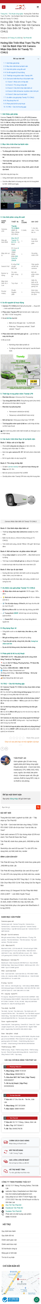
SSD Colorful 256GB (14, 258)
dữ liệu (9, 318)
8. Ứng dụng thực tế (10, 100)
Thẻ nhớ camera (25, 940)
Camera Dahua (5, 929)
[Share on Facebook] (2, 749)
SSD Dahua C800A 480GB (31, 986)
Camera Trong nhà (19, 924)
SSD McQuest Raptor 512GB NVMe (12, 988)
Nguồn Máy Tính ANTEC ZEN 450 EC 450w (19, 1029)
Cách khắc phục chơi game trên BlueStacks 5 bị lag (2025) (20, 906)
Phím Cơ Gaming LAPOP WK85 (19, 1036)
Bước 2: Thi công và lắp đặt (16, 85)
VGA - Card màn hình (7, 974)
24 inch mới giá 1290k (30, 948)
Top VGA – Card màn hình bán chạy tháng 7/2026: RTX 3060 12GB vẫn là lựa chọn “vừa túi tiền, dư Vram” (19, 827)
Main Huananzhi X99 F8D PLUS (19, 963)
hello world (5, 879)
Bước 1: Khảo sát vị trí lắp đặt (17, 82)
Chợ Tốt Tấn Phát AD (13, 1205)
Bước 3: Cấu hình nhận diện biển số (19, 88)
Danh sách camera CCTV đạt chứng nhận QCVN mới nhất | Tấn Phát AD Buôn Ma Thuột (20, 835)
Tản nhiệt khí (20, 1013)
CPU (37, 965)
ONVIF (15, 613)
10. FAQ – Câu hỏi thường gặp (14, 107)
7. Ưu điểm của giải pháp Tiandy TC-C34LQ (18, 97)
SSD (2, 986)
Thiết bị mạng (5, 1050)
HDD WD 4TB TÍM (29, 988)
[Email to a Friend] (6, 749)
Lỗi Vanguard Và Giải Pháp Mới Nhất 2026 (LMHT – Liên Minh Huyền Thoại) (19, 892)
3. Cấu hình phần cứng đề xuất (14, 69)
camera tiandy (13, 467)
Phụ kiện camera (12, 942)
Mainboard (4, 963)
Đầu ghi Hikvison (22, 937)
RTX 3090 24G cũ (23, 976)
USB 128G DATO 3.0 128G (21, 990)
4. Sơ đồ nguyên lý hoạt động (14, 72)
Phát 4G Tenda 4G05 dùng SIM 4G (17, 1052)
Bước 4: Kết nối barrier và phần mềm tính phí (22, 91)
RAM (2, 967)
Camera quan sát (6, 924)
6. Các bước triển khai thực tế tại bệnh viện (18, 79)
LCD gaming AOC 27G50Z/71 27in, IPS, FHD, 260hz (17, 955)
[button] (3, 7)
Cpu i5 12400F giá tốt (12, 967)
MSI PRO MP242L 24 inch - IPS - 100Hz (25, 953)
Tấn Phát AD (27, 38)
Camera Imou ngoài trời (18, 926)
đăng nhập (14, 799)
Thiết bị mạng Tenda (22, 1050)
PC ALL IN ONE (19, 1001)
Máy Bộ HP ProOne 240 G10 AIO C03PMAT (22, 997)
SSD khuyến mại (16, 986)
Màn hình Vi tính (6, 948)
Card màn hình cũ (20, 974)
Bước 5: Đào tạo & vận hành (16, 94)
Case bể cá (24, 1024)
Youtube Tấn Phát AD (14, 1211)
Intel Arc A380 (13, 976)
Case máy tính (5, 1024)
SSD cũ (7, 986)
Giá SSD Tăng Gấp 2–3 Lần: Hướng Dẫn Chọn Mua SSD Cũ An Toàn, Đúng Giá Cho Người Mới (20, 882)
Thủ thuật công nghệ (16, 14)
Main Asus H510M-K (17, 965)
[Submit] (38, 807)
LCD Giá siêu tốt (17, 948)
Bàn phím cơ (5, 1036)
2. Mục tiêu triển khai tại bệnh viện (15, 66)
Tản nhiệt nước (18, 1011)
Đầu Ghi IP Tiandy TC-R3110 (15, 240)
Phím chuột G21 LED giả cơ (24, 1039)
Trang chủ (4, 14)
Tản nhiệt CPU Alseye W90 (18, 1016)
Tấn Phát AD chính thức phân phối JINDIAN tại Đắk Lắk (20, 842)
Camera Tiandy (31, 926)
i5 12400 (15, 249)
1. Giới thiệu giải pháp (11, 63)
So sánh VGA (16, 978)
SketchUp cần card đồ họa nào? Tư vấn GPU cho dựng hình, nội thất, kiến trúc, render (19, 849)
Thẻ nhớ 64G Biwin (13, 940)
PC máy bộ (4, 997)
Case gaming (15, 1024)
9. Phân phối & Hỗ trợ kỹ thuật (14, 104)
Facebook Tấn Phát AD (14, 1208)
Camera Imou (30, 924)
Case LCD (32, 1024)
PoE (18, 264)
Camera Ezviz (5, 926)
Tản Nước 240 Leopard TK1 (27, 1018)
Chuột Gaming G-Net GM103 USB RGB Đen (21, 1043)
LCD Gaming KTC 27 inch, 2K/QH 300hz (13, 951)
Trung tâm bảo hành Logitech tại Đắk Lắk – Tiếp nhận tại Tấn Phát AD (19, 819)
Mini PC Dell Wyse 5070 (17, 1004)
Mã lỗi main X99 (30, 965)
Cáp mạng (18, 1054)
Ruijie (12, 1050)
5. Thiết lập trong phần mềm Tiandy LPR (17, 75)
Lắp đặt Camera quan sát (19, 929)
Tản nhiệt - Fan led (7, 1011)
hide (38, 58)
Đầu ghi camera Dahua (8, 937)
